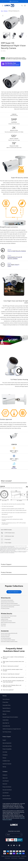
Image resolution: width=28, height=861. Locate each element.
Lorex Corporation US (9, 856)
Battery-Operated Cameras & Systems (8, 622)
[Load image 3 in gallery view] (21, 35)
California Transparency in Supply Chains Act (12, 728)
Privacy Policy (5, 702)
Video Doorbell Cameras (5, 617)
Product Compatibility (7, 749)
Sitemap (4, 766)
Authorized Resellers (7, 798)
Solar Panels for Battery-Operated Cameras (9, 641)
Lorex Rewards (6, 780)
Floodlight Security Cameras (6, 620)
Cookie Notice (5, 720)
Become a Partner (6, 795)
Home (2, 10)
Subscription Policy (6, 705)
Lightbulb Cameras (4, 619)
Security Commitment (7, 789)
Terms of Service (6, 699)
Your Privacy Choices (7, 731)
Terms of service (14, 858)
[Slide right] (26, 36)
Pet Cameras (3, 624)
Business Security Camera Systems (7, 601)
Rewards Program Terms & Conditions (10, 717)
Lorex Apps (5, 752)
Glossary (4, 757)
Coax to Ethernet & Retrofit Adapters (8, 639)
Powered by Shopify (16, 856)
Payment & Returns (6, 708)
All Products (5, 10)
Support (4, 740)
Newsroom (5, 783)
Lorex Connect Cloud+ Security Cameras (8, 615)
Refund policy (23, 856)
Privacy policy (7, 858)
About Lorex (5, 778)
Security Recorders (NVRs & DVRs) (7, 606)
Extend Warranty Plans (7, 746)
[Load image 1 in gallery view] (6, 35)
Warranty (4, 714)
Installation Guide (6, 760)
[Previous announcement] (2, 1)
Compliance (5, 754)
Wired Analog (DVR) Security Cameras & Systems (10, 605)
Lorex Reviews (6, 792)
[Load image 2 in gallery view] (14, 35)
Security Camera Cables (5, 634)
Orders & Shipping (6, 711)
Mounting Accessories (5, 636)
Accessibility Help (6, 726)
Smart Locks (3, 625)
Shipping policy (21, 858)
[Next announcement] (25, 1)
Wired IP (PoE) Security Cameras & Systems (9, 603)
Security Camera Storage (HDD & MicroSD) (9, 633)
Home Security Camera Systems (7, 600)
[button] (2, 5)
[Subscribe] (20, 834)
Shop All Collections (13, 591)
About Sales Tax (6, 723)
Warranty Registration (7, 743)
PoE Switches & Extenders (6, 638)
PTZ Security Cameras (5, 608)
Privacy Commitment (7, 786)
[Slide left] (1, 36)
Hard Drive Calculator (7, 763)
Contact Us (5, 775)
